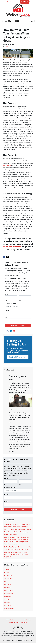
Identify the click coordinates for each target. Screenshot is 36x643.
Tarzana (6, 600)
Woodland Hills (9, 609)
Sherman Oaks (8, 594)
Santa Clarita (8, 591)
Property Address (11, 303)
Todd (6, 47)
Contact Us (24, 622)
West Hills (7, 606)
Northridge (7, 588)
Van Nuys (7, 603)
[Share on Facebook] (4, 257)
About (9, 2)
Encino (6, 573)
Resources (12, 622)
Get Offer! (24, 2)
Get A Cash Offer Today (11, 620)
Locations (16, 2)
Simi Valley (7, 597)
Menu (31, 21)
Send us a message (12, 246)
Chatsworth (8, 570)
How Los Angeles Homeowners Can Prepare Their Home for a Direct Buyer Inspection (16, 554)
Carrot (31, 640)
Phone (7, 310)
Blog (17, 622)
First (6, 300)
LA (5, 582)
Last (20, 300)
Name (7, 294)
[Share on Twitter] (7, 257)
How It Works (24, 620)
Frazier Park (8, 576)
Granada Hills (8, 579)
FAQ (30, 620)
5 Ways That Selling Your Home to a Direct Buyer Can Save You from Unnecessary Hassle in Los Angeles (17, 532)
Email (7, 317)
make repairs (7, 165)
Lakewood (7, 585)
